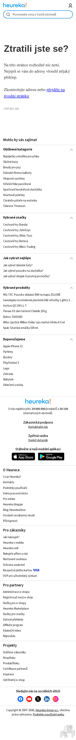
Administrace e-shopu (16, 592)
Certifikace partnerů (15, 669)
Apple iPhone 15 (13, 346)
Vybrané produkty (16, 287)
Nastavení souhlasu (15, 559)
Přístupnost (10, 521)
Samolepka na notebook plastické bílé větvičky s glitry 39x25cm (38, 300)
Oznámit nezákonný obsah (19, 515)
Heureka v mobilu (13, 543)
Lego (6, 368)
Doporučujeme (14, 339)
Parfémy (8, 352)
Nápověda (9, 636)
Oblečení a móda (13, 385)
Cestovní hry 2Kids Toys (17, 236)
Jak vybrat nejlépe (17, 258)
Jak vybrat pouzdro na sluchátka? (23, 271)
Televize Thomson (14, 206)
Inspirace (8, 674)
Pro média (9, 499)
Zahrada (8, 374)
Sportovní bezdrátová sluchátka (22, 190)
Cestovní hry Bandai (15, 225)
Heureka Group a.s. (46, 710)
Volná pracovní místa (15, 493)
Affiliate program (13, 625)
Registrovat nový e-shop (18, 597)
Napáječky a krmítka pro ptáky (21, 156)
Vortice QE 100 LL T (15, 306)
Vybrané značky (14, 217)
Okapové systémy (14, 179)
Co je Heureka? (12, 477)
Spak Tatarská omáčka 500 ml (20, 328)
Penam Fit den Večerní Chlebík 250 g (25, 311)
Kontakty (8, 482)
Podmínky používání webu (48, 715)
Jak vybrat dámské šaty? (18, 265)
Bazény (7, 357)
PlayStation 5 (11, 363)
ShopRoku (9, 658)
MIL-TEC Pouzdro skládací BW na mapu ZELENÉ (31, 295)
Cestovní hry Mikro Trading (19, 247)
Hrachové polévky (14, 195)
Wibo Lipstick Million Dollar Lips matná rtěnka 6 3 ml (34, 322)
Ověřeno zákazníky (14, 652)
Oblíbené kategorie (17, 149)
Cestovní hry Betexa (15, 241)
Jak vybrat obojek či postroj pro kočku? (26, 276)
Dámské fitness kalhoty (17, 173)
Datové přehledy (13, 620)
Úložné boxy (10, 162)
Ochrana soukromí (14, 565)
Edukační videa (12, 631)
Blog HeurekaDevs (14, 510)
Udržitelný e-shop (14, 680)
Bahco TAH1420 (12, 317)
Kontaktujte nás (38, 427)
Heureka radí (10, 548)
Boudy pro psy (12, 168)
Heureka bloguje (13, 504)
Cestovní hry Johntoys (17, 230)
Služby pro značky (14, 614)
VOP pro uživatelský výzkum (20, 576)
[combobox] (38, 14)
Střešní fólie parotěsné (17, 184)
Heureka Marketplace (16, 609)
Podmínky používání (15, 488)
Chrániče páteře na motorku (20, 201)
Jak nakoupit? (11, 537)
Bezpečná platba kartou (17, 570)
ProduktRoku (11, 663)
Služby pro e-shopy (14, 603)
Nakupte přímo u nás (15, 554)
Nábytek (8, 379)
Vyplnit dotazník (38, 440)
